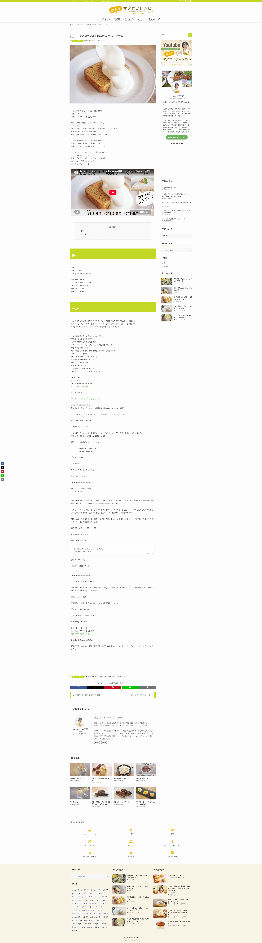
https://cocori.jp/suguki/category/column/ (85, 399)
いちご (75, 890)
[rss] (191, 1)
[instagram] (180, 1)
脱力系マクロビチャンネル (81, 634)
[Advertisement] (176, 163)
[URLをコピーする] (147, 687)
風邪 (74, 930)
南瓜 (88, 913)
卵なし (97, 913)
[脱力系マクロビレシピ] (131, 10)
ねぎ (105, 890)
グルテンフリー (91, 896)
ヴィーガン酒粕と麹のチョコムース (173, 220)
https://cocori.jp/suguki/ (79, 386)
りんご (82, 893)
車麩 (97, 927)
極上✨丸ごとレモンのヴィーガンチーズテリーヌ (176, 204)
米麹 (95, 924)
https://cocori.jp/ (76, 380)
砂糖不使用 (111, 676)
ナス (84, 903)
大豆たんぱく (95, 917)
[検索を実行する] (190, 35)
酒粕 (104, 927)
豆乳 (125, 676)
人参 (99, 910)
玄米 (74, 920)
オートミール (77, 896)
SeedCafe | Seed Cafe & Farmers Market (88, 549)
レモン (98, 907)
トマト (75, 903)
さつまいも (95, 890)
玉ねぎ (83, 920)
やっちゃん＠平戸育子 (80, 730)
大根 (85, 917)
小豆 (105, 917)
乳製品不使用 (92, 676)
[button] (78, 687)
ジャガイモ (76, 900)
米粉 (88, 924)
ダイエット (88, 900)
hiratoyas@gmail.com (79, 476)
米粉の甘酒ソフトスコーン (170, 189)
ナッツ (92, 903)
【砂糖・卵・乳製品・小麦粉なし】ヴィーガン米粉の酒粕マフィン (176, 213)
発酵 (100, 920)
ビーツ (75, 907)
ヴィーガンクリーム (77, 40)
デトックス (100, 900)
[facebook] (177, 1)
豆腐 (89, 927)
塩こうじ (76, 917)
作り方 (83, 234)
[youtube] (188, 1)
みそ (74, 893)
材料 (82, 231)
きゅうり (85, 890)
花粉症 (119, 676)
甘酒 (91, 920)
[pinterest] (185, 1)
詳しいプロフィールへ (178, 137)
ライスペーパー (86, 907)
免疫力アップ (102, 676)
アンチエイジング (95, 893)
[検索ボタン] (159, 19)
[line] (183, 1)
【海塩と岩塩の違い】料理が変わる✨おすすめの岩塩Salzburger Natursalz (176, 196)
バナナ (101, 903)
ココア (103, 896)
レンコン (76, 910)
